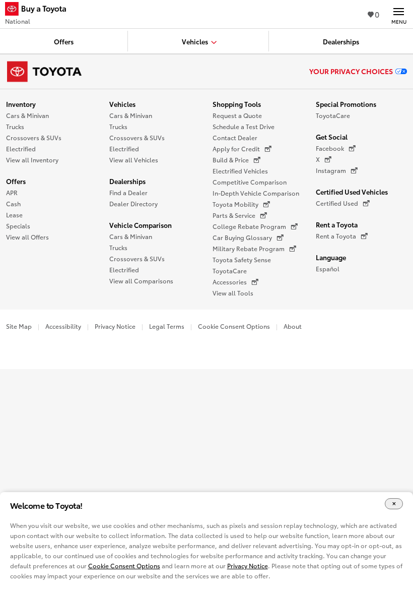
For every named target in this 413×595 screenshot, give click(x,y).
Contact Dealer (235, 137)
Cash (13, 203)
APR (12, 192)
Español (327, 268)
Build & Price (231, 159)
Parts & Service (234, 215)
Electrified (21, 148)
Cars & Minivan (27, 115)
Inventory (21, 103)
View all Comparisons (141, 280)
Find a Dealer (128, 192)
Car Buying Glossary (242, 237)
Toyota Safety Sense (242, 259)
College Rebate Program (249, 226)
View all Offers (27, 236)
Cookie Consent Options (234, 326)
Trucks (15, 126)
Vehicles (122, 103)
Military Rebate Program (249, 248)
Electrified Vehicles (240, 170)
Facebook (330, 148)
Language (331, 257)
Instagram (331, 170)
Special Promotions (346, 103)
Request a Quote (237, 115)
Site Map (19, 326)
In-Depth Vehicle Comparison (256, 193)
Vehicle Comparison (140, 224)
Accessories (230, 281)
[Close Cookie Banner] (394, 504)
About (293, 326)
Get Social (332, 136)
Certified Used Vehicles (352, 191)
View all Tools (233, 292)
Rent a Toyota (337, 224)
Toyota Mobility (235, 204)
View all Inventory (32, 159)
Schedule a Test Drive (243, 126)
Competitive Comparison (250, 181)
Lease (14, 214)
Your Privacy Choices (351, 71)
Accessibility (63, 326)
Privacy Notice (115, 326)
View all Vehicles (133, 159)
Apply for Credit (236, 148)
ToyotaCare (230, 270)
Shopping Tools (237, 103)
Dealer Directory (133, 203)
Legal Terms (166, 326)
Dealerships (127, 181)
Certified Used (337, 203)
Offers (16, 181)
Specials (18, 225)
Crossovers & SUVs (33, 137)
